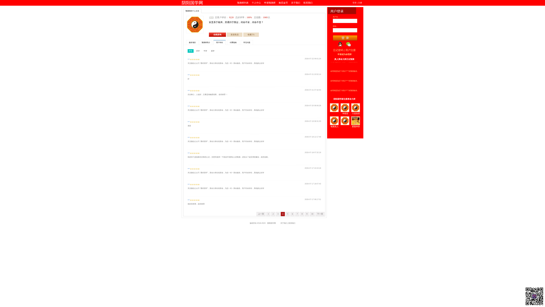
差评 (212, 51)
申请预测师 (269, 3)
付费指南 (233, 42)
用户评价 (219, 42)
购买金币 (283, 3)
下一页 (320, 214)
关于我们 (295, 3)
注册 (360, 3)
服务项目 (192, 42)
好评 (198, 51)
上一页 (261, 214)
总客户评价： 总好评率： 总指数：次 (242, 17)
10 (312, 214)
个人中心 (256, 3)
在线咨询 (217, 35)
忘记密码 (338, 50)
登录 (355, 3)
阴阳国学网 (192, 2)
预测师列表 (243, 3)
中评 (205, 51)
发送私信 (235, 35)
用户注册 (350, 50)
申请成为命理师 (345, 54)
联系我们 (308, 3)
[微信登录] (348, 44)
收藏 (251, 35)
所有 (190, 51)
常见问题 (246, 42)
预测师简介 (206, 42)
